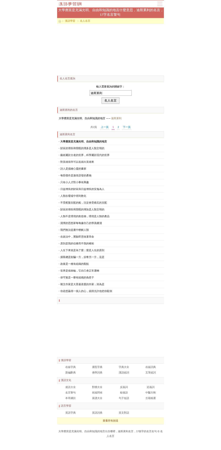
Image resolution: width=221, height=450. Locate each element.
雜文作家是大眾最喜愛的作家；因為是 (82, 284)
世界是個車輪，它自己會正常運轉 (79, 271)
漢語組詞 (124, 372)
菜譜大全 (97, 398)
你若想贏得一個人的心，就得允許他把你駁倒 (86, 291)
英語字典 (70, 413)
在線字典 (70, 367)
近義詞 (151, 387)
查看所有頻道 (110, 421)
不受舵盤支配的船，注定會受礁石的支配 (83, 203)
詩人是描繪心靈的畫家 (73, 169)
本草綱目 (70, 398)
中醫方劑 (150, 393)
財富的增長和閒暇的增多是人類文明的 (82, 148)
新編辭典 (70, 372)
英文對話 (124, 413)
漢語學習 (70, 21)
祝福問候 (97, 393)
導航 (159, 4)
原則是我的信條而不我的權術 (77, 243)
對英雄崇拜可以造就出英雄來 (77, 162)
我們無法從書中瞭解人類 (74, 230)
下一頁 (127, 127)
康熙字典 (97, 367)
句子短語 (124, 398)
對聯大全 (97, 387)
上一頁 (105, 127)
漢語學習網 (73, 4)
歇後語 (124, 393)
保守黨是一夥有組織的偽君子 (77, 277)
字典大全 (124, 367)
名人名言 (85, 21)
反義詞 (124, 387)
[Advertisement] (110, 49)
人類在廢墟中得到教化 (73, 196)
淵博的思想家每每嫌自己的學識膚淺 (81, 223)
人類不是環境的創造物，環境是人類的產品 (85, 216)
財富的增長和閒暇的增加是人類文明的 (82, 209)
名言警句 (70, 393)
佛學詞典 (97, 372)
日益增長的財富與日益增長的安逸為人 (82, 189)
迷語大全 (70, 387)
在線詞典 (150, 367)
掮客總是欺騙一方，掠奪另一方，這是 (82, 257)
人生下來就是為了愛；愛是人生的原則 (82, 250)
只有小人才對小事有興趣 (74, 182)
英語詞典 (97, 413)
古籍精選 (150, 398)
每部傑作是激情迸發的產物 (75, 175)
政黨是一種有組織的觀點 (74, 264)
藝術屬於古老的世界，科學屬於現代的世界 (85, 155)
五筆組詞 (150, 372)
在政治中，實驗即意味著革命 (77, 237)
